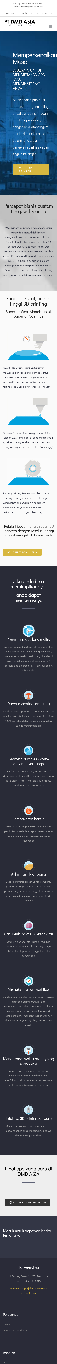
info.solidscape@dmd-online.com (28, 6)
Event (7, 1324)
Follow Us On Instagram (29, 1202)
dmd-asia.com (28, 1293)
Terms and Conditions (16, 1330)
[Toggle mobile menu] (50, 26)
